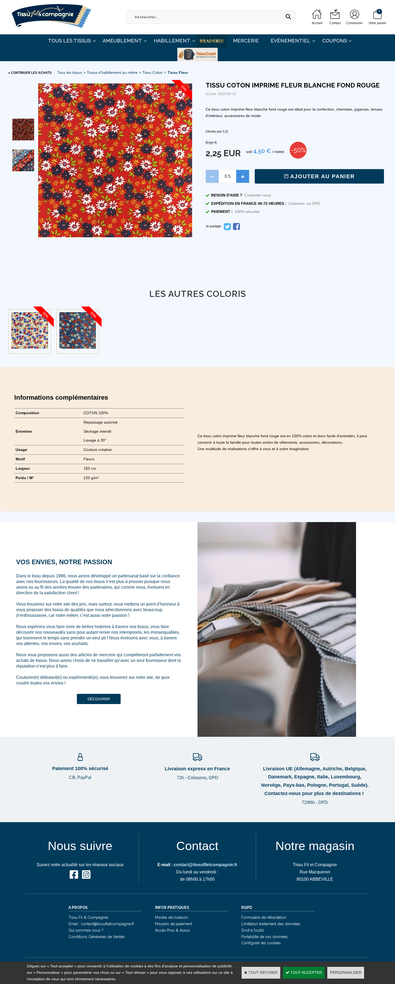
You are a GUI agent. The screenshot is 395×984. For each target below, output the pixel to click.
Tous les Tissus (69, 40)
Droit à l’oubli (252, 930)
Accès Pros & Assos (172, 930)
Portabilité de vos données (264, 937)
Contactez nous (257, 195)
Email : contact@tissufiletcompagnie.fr (101, 924)
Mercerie (246, 40)
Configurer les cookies (261, 943)
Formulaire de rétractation (263, 917)
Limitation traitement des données (270, 924)
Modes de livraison (171, 917)
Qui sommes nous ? (86, 930)
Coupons (334, 40)
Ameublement (122, 40)
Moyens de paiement (173, 924)
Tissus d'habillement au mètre (112, 72)
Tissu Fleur (177, 72)
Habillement (172, 40)
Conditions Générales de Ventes (97, 937)
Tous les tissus (69, 72)
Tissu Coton (152, 72)
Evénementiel (290, 40)
